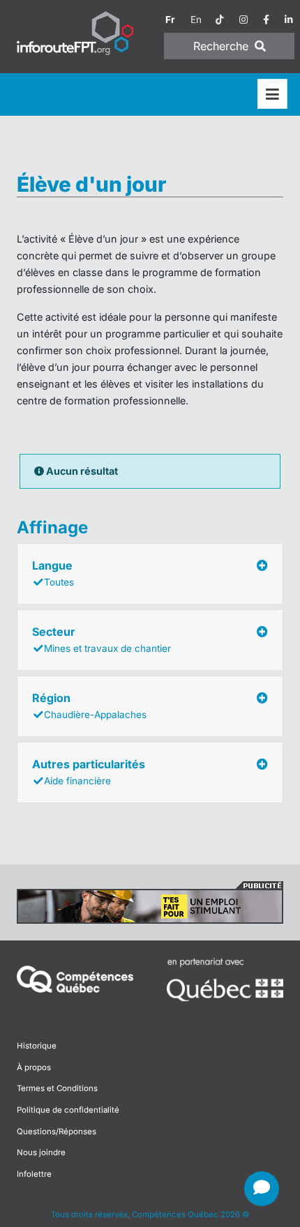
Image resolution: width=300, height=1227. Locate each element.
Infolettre (34, 1174)
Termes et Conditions (57, 1088)
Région (89, 705)
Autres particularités (88, 771)
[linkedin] (288, 19)
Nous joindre (41, 1152)
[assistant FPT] (261, 1188)
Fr (170, 19)
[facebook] (266, 19)
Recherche (222, 46)
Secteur (101, 639)
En (196, 19)
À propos (34, 1067)
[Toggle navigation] (272, 94)
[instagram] (243, 19)
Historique (37, 1046)
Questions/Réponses (56, 1131)
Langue (53, 573)
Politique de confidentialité (68, 1110)
